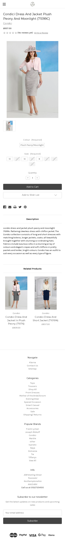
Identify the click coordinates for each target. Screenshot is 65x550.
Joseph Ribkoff (32, 432)
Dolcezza (32, 451)
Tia (32, 454)
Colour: (32, 140)
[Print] (14, 207)
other (32, 441)
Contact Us (32, 365)
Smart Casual (32, 405)
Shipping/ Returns (32, 414)
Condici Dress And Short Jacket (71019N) (45, 318)
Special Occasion (32, 402)
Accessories (33, 408)
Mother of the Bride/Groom (32, 395)
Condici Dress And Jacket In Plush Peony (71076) (16, 320)
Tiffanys (32, 457)
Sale (33, 411)
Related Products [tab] (32, 268)
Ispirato (32, 444)
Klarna (32, 362)
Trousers (32, 386)
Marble (32, 438)
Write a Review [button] (41, 33)
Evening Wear (32, 399)
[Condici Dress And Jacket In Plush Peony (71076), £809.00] (16, 293)
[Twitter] (20, 207)
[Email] (9, 207)
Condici (32, 435)
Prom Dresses (33, 392)
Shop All (33, 389)
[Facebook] (4, 207)
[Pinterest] (25, 207)
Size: (32, 154)
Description (32, 219)
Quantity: (32, 172)
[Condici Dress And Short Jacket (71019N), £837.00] (45, 293)
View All (32, 460)
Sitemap (32, 369)
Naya (32, 448)
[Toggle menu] (4, 4)
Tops (32, 383)
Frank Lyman (32, 429)
